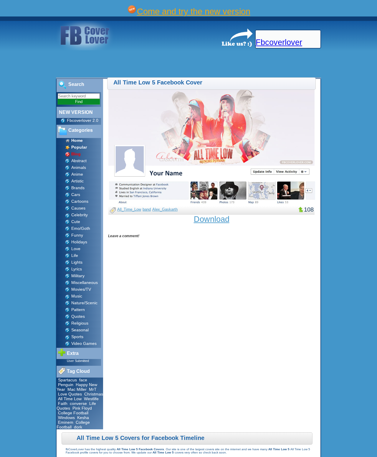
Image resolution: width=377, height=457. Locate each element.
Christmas (93, 394)
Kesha (83, 417)
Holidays (79, 242)
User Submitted (78, 361)
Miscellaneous (84, 282)
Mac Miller (77, 389)
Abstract (79, 160)
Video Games (84, 343)
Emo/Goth (80, 228)
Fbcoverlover (279, 42)
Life (74, 255)
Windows (66, 417)
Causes (78, 208)
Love (75, 248)
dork (78, 427)
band (147, 209)
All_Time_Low (129, 209)
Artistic (77, 181)
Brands (78, 187)
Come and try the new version (193, 11)
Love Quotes (70, 394)
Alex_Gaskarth (165, 209)
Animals (78, 167)
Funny (77, 235)
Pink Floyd (82, 408)
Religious (79, 323)
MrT (93, 389)
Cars (75, 194)
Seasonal (80, 330)
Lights (76, 262)
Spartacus (67, 380)
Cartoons (79, 201)
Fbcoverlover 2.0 (82, 120)
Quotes (78, 316)
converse (78, 403)
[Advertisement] (107, 64)
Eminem (65, 422)
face (83, 380)
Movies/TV (81, 289)
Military (78, 275)
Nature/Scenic (84, 302)
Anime (77, 174)
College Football (73, 413)
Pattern (78, 309)
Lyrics (76, 269)
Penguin (65, 384)
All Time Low (70, 398)
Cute (75, 221)
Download (211, 219)
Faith (62, 403)
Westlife (91, 398)
